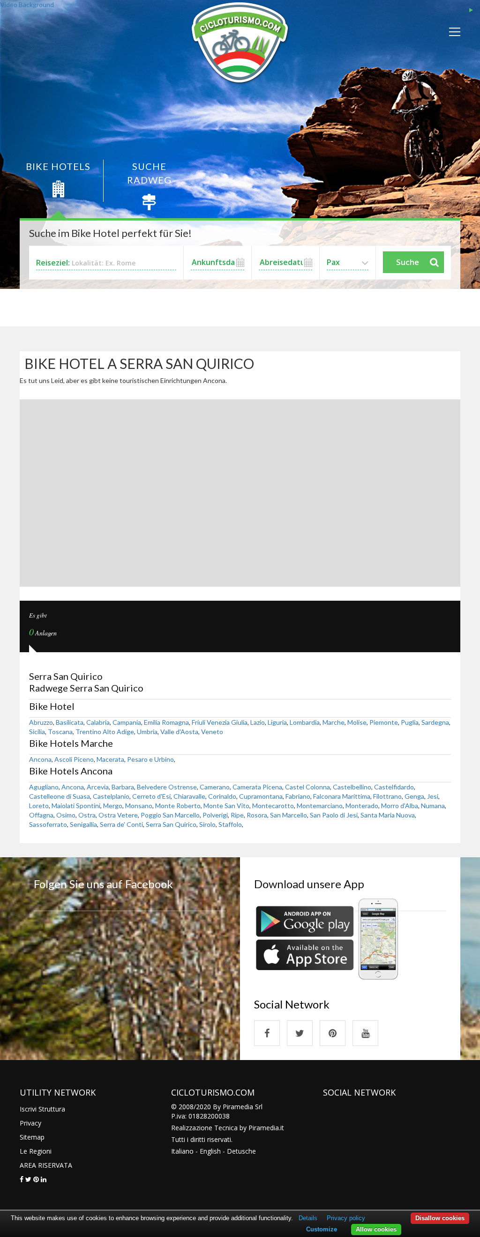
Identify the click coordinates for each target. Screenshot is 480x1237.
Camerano (215, 787)
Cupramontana (261, 796)
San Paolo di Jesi (334, 815)
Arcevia (98, 787)
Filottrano (387, 796)
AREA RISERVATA (46, 1165)
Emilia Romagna (166, 722)
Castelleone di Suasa (59, 796)
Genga (414, 796)
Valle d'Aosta (179, 732)
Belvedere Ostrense (167, 787)
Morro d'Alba (399, 806)
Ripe (237, 815)
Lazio (257, 722)
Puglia (410, 722)
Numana (433, 806)
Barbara (123, 787)
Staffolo (230, 824)
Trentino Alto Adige (104, 732)
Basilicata (69, 722)
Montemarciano (320, 806)
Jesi (432, 796)
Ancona (40, 759)
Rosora (257, 815)
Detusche (241, 1151)
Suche (407, 262)
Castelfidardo (394, 787)
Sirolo (207, 824)
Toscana (60, 732)
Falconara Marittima (341, 796)
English (210, 1151)
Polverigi (215, 815)
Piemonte (383, 722)
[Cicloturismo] (267, 1033)
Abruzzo (41, 722)
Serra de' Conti (121, 824)
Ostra (87, 815)
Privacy (30, 1123)
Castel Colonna (307, 787)
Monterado (361, 806)
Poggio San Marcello (170, 815)
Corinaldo (222, 796)
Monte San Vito (226, 806)
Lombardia (305, 722)
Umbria (147, 732)
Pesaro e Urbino (150, 759)
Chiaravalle (189, 796)
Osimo (65, 815)
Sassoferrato (48, 824)
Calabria (98, 722)
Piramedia (263, 1127)
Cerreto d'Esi (151, 796)
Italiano (182, 1151)
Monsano (138, 806)
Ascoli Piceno (74, 759)
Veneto (212, 732)
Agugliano (44, 787)
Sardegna (435, 722)
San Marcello (288, 815)
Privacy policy (346, 1218)
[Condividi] (21, 1179)
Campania (126, 722)
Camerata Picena (257, 787)
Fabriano (297, 796)
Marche (333, 722)
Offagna (41, 815)
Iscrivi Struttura (42, 1108)
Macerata (110, 759)
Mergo (112, 806)
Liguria (277, 722)
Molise (357, 722)
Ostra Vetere (118, 815)
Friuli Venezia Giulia (220, 722)
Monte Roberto (178, 806)
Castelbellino (352, 787)
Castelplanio (111, 796)
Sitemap (32, 1137)
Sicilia (37, 732)
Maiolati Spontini (76, 806)
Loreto (39, 806)
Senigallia (83, 824)
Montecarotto (273, 806)
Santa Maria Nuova (387, 815)
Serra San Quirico (171, 824)
